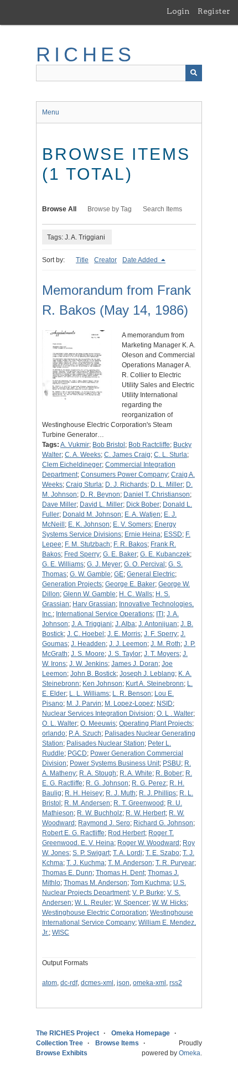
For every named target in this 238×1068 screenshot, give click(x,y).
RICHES (85, 54)
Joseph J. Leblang (147, 674)
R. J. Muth (121, 793)
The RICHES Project (67, 1033)
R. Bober (169, 773)
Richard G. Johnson (163, 823)
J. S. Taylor (124, 654)
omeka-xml (149, 983)
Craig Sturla (84, 484)
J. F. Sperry (160, 634)
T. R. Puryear (175, 863)
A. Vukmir (74, 445)
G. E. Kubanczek (165, 554)
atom (49, 983)
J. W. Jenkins (88, 664)
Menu (50, 112)
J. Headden (88, 644)
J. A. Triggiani (91, 624)
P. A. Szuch (85, 733)
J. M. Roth (165, 644)
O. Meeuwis (98, 723)
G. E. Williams (63, 564)
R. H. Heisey (83, 793)
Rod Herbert (126, 833)
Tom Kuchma (150, 883)
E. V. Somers (132, 524)
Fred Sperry (82, 554)
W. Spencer (132, 903)
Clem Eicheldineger (72, 464)
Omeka (189, 1053)
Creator (105, 260)
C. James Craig (127, 455)
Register (214, 11)
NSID (165, 703)
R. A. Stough (97, 773)
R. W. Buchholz (99, 813)
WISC (60, 932)
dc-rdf (68, 983)
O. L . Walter (175, 713)
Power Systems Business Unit (114, 763)
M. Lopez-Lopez (129, 703)
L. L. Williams (89, 693)
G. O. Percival (144, 564)
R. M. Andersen (87, 803)
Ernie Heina (143, 534)
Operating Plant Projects (155, 723)
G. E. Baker (120, 554)
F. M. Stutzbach (87, 544)
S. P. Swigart (91, 853)
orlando (53, 733)
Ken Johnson (102, 683)
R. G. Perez (149, 783)
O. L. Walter (59, 723)
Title (82, 260)
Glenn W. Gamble (89, 594)
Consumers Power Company (124, 474)
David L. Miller (101, 504)
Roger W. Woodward (148, 843)
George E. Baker (130, 584)
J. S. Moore (88, 654)
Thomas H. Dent (120, 873)
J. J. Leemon (128, 644)
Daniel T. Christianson (156, 494)
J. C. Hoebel (85, 634)
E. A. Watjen (143, 514)
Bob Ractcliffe (149, 445)
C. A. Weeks (83, 455)
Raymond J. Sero (104, 823)
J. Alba (125, 624)
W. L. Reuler (93, 903)
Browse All (59, 209)
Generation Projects (72, 584)
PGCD (77, 753)
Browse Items (117, 1043)
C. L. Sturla (170, 455)
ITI (159, 614)
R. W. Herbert (145, 813)
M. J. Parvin (83, 703)
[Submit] (193, 73)
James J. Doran (134, 664)
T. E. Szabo (162, 853)
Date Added (140, 260)
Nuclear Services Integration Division (97, 713)
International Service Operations (104, 614)
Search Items (162, 209)
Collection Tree (59, 1043)
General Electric (151, 574)
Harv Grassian (94, 604)
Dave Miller (59, 504)
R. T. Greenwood (138, 803)
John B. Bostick (93, 674)
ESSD (173, 534)
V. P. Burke (148, 893)
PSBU (172, 763)
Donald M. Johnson (92, 514)
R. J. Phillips (157, 793)
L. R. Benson (131, 693)
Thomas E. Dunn (67, 873)
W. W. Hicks (169, 903)
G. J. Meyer (104, 564)
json (123, 983)
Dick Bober (142, 504)
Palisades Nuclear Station (105, 743)
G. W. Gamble (90, 574)
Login (178, 11)
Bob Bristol (108, 445)
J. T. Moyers (161, 654)
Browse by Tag (109, 209)
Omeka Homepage (140, 1033)
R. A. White (136, 773)
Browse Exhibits (61, 1053)
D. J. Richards (126, 484)
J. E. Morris (124, 634)
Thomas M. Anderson (95, 883)
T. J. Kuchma (85, 863)
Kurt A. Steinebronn (155, 683)
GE (118, 574)
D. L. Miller (167, 484)
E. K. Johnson (89, 524)
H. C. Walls (135, 594)
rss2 (175, 983)
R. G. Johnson (107, 783)
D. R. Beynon (100, 494)
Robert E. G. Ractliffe (73, 833)
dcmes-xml (97, 983)
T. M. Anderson (130, 863)
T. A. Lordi (127, 853)
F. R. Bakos (130, 544)
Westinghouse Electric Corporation (94, 912)
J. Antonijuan (157, 624)
